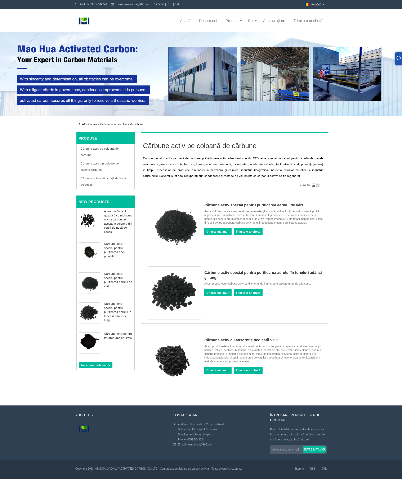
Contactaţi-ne (274, 21)
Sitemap (159, 4)
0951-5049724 (195, 439)
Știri (251, 21)
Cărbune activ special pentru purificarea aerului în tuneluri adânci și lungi (117, 312)
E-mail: (133, 4)
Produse (232, 21)
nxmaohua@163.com (200, 444)
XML (177, 4)
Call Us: (93, 4)
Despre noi (208, 21)
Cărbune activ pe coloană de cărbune (100, 152)
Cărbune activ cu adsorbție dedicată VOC (241, 340)
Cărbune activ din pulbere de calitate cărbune (100, 166)
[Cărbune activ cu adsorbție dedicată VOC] (174, 361)
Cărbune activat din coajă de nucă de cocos (103, 181)
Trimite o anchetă (308, 21)
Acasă (185, 21)
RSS (169, 4)
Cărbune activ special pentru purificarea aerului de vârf (253, 205)
